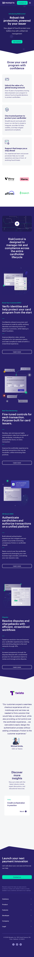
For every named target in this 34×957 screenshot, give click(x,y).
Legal (4, 926)
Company (5, 921)
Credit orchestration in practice (15, 797)
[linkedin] (21, 944)
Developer (5, 915)
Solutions (5, 899)
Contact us (22, 3)
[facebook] (13, 944)
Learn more (17, 352)
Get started (17, 42)
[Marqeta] (8, 3)
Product (5, 904)
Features (5, 910)
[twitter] (17, 944)
